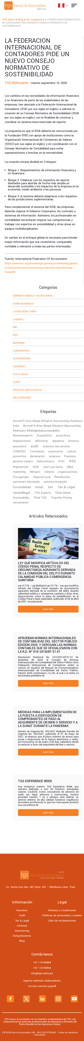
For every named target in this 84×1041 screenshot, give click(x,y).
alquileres (58, 441)
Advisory (19, 366)
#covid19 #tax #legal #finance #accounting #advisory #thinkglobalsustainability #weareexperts (47, 431)
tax (50, 487)
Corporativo (21, 351)
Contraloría (37, 451)
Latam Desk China (25, 311)
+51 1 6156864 (42, 968)
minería (49, 472)
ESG (15, 335)
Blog (22, 941)
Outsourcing (21, 358)
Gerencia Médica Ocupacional (33, 296)
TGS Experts (42, 493)
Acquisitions (44, 436)
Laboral (18, 319)
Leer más (48, 609)
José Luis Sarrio (53, 467)
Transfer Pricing (61, 498)
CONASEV (19, 451)
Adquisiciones (22, 441)
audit (34, 446)
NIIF (15, 327)
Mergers (35, 472)
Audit (16, 382)
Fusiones (70, 456)
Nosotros (22, 910)
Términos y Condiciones (62, 910)
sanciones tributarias (26, 482)
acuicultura (63, 436)
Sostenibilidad (22, 487)
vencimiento (21, 503)
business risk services (56, 446)
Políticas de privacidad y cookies (62, 915)
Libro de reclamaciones (62, 920)
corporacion (55, 451)
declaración (37, 456)
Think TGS (40, 498)
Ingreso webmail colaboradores (42, 981)
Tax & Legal (20, 374)
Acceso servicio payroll (42, 986)
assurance (19, 446)
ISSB (36, 467)
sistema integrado (55, 482)
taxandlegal (21, 492)
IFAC (61, 461)
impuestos (20, 467)
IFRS (72, 461)
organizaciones (67, 472)
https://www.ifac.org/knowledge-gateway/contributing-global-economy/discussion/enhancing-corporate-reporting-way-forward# (41, 268)
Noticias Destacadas (27, 390)
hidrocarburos (45, 461)
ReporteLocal (41, 477)
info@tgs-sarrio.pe (42, 973)
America (73, 441)
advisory (41, 440)
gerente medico (23, 461)
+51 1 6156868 (42, 962)
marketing (19, 472)
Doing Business (23, 303)
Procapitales (21, 477)
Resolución (62, 477)
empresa (54, 456)
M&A (70, 467)
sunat (39, 487)
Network (19, 343)
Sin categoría (22, 398)
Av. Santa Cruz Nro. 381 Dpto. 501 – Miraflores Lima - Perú (40, 887)
